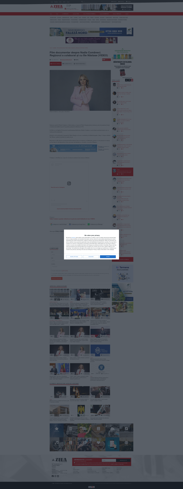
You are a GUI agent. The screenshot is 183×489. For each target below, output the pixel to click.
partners (73, 237)
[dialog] (91, 244)
